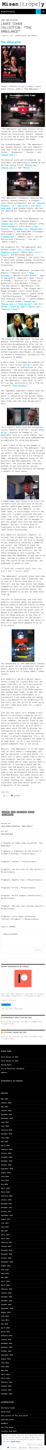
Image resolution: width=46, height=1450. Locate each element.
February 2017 (6, 1242)
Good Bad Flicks (7, 1419)
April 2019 (5, 1145)
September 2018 (7, 1169)
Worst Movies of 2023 (9, 1057)
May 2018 (4, 1184)
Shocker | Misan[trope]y (24, 861)
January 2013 (6, 1390)
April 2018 (5, 1188)
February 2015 (6, 1336)
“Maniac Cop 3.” (9, 155)
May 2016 (4, 1277)
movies (31, 812)
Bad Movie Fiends (8, 1408)
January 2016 (6, 1293)
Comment (37, 950)
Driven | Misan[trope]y (23, 888)
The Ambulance (11, 42)
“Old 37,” (27, 365)
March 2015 (5, 1332)
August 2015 (5, 1312)
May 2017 (4, 1231)
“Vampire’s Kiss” (9, 252)
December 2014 (6, 1343)
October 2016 (6, 1258)
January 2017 (6, 1246)
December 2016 (6, 1250)
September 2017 (7, 1215)
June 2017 (5, 1227)
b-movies (6, 812)
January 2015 (6, 1339)
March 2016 (5, 1285)
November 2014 (6, 1347)
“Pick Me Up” (24, 304)
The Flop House (7, 1427)
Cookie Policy (15, 1441)
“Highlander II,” (20, 229)
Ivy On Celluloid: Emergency (12, 1069)
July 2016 (5, 1270)
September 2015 (7, 1308)
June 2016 (5, 1273)
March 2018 (5, 1192)
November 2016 (6, 1254)
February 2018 (6, 1196)
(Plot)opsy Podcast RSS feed (15, 1032)
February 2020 (6, 1130)
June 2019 (5, 1138)
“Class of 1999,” (18, 307)
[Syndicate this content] (2, 1017)
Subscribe (6, 1004)
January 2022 (6, 1110)
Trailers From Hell (8, 1431)
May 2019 (4, 1142)
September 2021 (7, 1118)
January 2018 (6, 1200)
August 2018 (5, 1173)
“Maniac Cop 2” (8, 224)
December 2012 (6, 1394)
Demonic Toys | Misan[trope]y (27, 880)
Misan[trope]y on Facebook (11, 1081)
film (13, 812)
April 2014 (5, 1374)
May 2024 (4, 1099)
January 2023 (6, 1103)
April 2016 (5, 1281)
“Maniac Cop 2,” (9, 168)
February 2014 (6, 1382)
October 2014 (6, 1351)
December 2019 (6, 1134)
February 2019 (6, 1149)
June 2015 (5, 1320)
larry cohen (22, 812)
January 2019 (6, 1153)
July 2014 (5, 1363)
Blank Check (5, 1412)
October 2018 (6, 1165)
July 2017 (5, 1223)
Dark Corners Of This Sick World (14, 1416)
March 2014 (5, 1378)
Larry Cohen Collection (9, 20)
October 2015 (6, 1304)
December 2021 (6, 1114)
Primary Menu (43, 11)
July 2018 (5, 1176)
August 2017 (5, 1219)
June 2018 (5, 1180)
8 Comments (33, 36)
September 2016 (7, 1262)
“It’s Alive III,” (27, 250)
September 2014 (7, 1355)
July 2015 (5, 1316)
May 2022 (4, 1107)
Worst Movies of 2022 (9, 1061)
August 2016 (5, 1266)
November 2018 (6, 1161)
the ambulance (8, 814)
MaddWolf (4, 1423)
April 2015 (5, 1328)
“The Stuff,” (23, 206)
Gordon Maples (21, 36)
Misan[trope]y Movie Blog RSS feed (17, 1017)
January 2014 (6, 1386)
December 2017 (6, 1204)
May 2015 (4, 1324)
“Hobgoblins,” (9, 237)
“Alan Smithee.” (20, 386)
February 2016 (6, 1289)
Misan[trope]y (8, 12)
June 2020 (5, 1126)
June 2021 (5, 1122)
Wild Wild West (7, 833)
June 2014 (5, 1367)
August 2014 (5, 1359)
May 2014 (4, 1370)
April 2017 (5, 1235)
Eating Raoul (6, 1065)
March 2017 (5, 1239)
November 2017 (6, 1207)
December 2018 (6, 1157)
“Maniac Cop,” (32, 165)
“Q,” (14, 206)
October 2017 (6, 1211)
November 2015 (6, 1301)
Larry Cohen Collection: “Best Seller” (17, 825)
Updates (4, 1072)
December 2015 (6, 1297)
